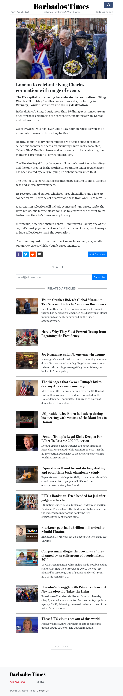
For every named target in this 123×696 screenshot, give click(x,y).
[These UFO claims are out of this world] (27, 624)
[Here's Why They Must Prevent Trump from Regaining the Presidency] (27, 337)
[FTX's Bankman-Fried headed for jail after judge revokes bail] (27, 501)
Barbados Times (61, 6)
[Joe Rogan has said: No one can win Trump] (27, 360)
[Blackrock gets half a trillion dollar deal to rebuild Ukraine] (27, 533)
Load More (61, 646)
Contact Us (43, 690)
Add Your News (17, 682)
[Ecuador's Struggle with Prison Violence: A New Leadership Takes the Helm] (27, 592)
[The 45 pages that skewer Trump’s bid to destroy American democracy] (27, 387)
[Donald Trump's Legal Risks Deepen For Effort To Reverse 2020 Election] (27, 442)
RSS (42, 682)
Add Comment (97, 254)
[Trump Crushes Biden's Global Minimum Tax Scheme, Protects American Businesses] (27, 305)
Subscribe (99, 277)
